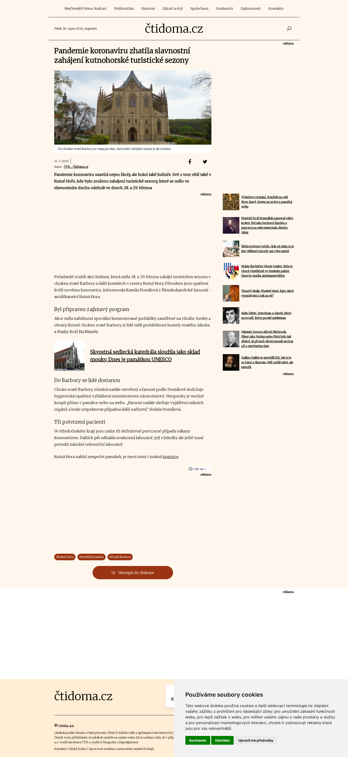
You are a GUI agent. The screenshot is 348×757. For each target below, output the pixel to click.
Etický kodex (77, 749)
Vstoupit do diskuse (135, 572)
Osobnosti (224, 8)
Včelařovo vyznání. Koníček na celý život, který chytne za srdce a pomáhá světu (266, 201)
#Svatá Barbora (120, 557)
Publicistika (124, 8)
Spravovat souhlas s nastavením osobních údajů (121, 749)
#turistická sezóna (91, 557)
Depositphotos (128, 742)
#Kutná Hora (65, 557)
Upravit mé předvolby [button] (255, 740)
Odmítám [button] (222, 740)
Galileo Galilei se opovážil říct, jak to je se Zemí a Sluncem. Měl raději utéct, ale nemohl (267, 362)
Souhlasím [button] (197, 740)
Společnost (199, 8)
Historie (148, 8)
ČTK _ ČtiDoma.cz (76, 167)
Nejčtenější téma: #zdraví (86, 8)
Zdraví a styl (173, 8)
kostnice (170, 456)
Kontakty (276, 8)
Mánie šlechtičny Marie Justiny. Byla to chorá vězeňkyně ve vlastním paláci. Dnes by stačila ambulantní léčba (267, 270)
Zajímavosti (251, 8)
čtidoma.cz (174, 29)
